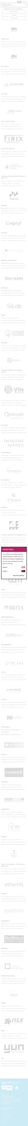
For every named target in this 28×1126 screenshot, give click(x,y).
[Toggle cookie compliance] (23, 571)
